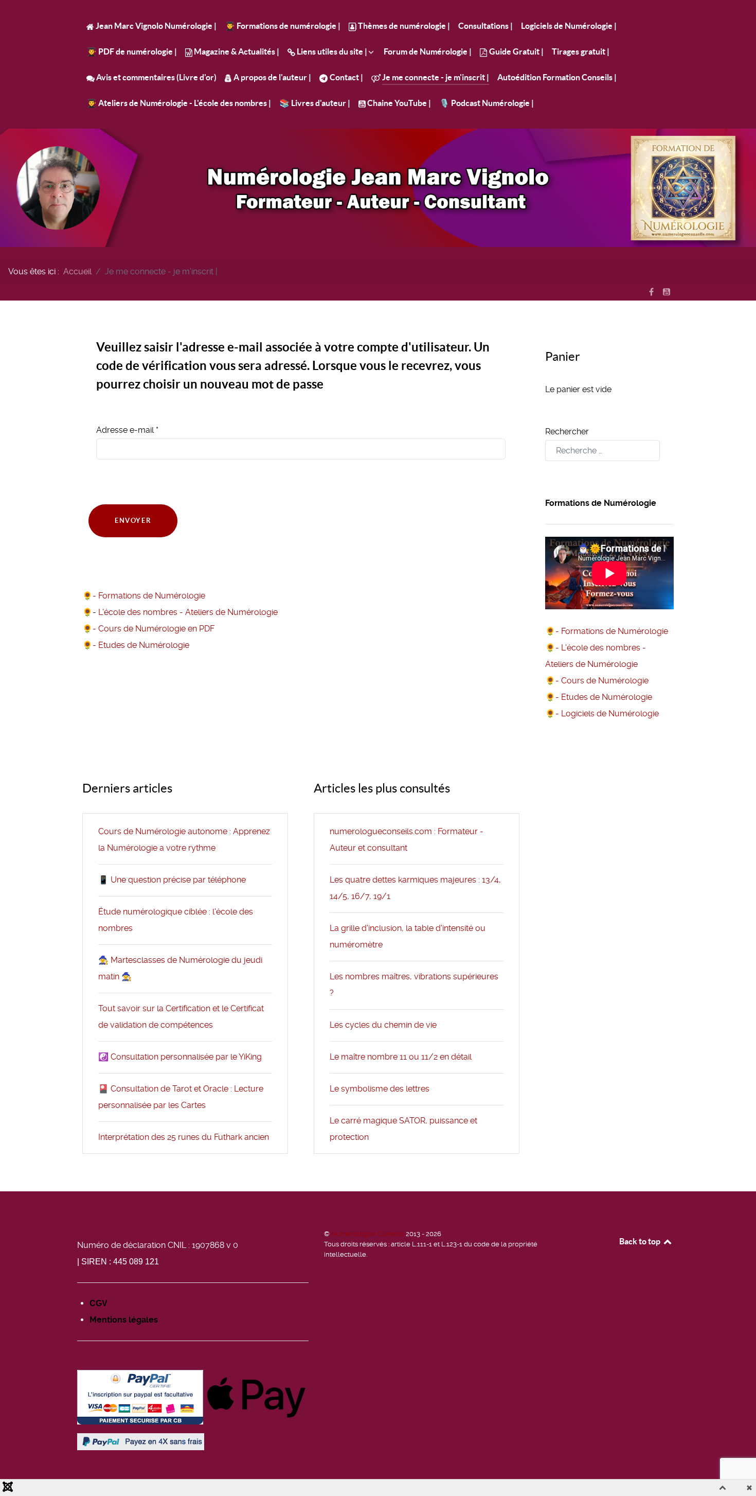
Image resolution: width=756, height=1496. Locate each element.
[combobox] (602, 450)
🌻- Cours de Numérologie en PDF (148, 628)
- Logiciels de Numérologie (607, 713)
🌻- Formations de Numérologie (143, 596)
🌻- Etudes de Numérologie (135, 645)
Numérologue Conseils (368, 1234)
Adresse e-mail (127, 430)
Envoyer (133, 520)
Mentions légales (123, 1320)
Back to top (640, 1241)
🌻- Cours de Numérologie (597, 680)
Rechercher (567, 431)
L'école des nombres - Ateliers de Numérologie (188, 612)
